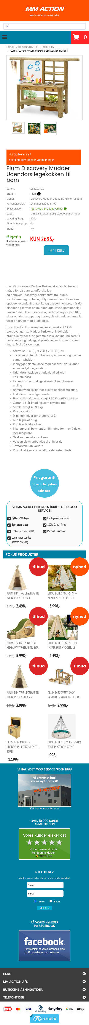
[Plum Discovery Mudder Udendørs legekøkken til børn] (44, 87)
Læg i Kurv (56, 250)
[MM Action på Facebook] (44, 945)
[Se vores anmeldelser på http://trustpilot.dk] (44, 844)
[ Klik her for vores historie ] (44, 808)
